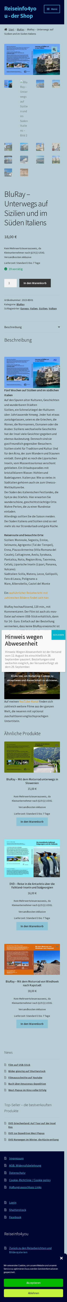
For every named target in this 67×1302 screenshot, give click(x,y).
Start (11, 29)
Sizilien (43, 308)
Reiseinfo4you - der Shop (20, 12)
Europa (24, 308)
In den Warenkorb (35, 283)
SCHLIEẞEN (58, 634)
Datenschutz (17, 1173)
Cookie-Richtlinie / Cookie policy (30, 1180)
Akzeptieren (33, 1283)
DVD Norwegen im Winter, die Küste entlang (33, 1139)
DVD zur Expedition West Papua (26, 1133)
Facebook (15, 1217)
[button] (61, 1258)
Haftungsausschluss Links (25, 1187)
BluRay (20, 29)
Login (12, 1202)
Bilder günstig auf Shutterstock (26, 1071)
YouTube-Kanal (29, 701)
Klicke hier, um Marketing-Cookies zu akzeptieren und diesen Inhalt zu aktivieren (32, 678)
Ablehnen (33, 1293)
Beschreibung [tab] (13, 327)
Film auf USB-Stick (19, 1064)
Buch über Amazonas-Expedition (27, 1083)
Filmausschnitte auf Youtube (25, 1077)
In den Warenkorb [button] (32, 821)
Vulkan (53, 308)
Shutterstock (17, 1210)
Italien (34, 308)
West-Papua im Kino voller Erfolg (27, 1090)
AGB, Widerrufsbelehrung (25, 1165)
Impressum (16, 1158)
